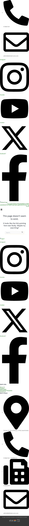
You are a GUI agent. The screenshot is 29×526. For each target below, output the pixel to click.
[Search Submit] (22, 232)
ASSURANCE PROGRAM (16, 203)
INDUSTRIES (26, 203)
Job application (19, 204)
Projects (13, 204)
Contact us (26, 204)
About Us (2, 387)
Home (8, 203)
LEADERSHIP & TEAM (5, 204)
